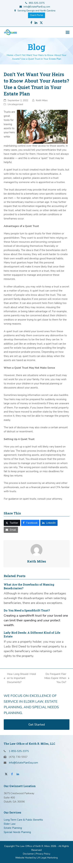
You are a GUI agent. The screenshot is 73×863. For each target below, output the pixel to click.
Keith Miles (42, 100)
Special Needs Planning (17, 832)
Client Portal (36, 15)
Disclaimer (28, 853)
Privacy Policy (43, 853)
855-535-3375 (36, 3)
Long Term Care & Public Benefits (23, 819)
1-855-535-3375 (19, 751)
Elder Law (10, 824)
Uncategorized (15, 104)
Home (10, 55)
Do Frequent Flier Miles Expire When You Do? (53, 678)
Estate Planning (13, 828)
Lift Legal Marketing (47, 857)
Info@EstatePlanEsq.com (37, 6)
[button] (67, 32)
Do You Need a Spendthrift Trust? (27, 610)
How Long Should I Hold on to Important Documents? (20, 678)
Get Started (36, 724)
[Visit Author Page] (36, 549)
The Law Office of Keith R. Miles (32, 846)
